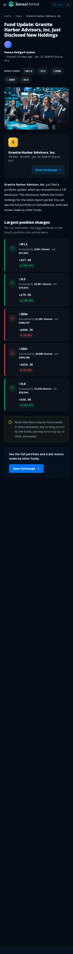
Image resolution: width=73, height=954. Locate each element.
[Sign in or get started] (67, 4)
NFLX (28, 71)
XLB (25, 79)
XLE (42, 71)
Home (7, 16)
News (18, 16)
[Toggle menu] (5, 5)
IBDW (57, 71)
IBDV (11, 79)
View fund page (46, 170)
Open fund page (24, 468)
